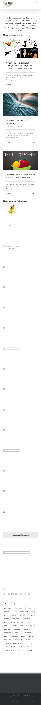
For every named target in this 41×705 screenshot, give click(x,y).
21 (34, 84)
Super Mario (17, 643)
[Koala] (11, 413)
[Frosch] (11, 226)
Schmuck (7, 639)
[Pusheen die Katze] (11, 372)
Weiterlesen (9, 84)
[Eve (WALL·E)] (11, 454)
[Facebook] (4, 594)
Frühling (32, 615)
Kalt (22, 622)
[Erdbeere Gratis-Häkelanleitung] (20, 160)
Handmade (27, 177)
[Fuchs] (11, 352)
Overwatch (8, 632)
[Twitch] (25, 594)
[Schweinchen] (11, 270)
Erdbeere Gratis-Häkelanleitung (20, 174)
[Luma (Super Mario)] (11, 515)
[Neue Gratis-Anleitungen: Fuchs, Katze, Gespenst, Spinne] (20, 48)
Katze (29, 622)
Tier (6, 646)
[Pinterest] (21, 594)
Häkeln (14, 622)
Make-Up (23, 625)
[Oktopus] (11, 474)
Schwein (28, 639)
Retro (31, 636)
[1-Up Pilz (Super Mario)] (11, 495)
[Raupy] (11, 209)
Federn (23, 615)
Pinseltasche (28, 632)
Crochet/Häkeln (27, 68)
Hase (6, 622)
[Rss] (8, 594)
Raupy (23, 636)
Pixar (6, 636)
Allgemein (19, 68)
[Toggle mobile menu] (37, 3)
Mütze (32, 625)
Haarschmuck (16, 618)
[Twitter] (29, 594)
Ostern (27, 629)
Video (29, 646)
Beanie (29, 608)
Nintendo (7, 629)
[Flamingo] (11, 393)
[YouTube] (12, 594)
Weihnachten (9, 650)
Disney (33, 611)
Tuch (21, 646)
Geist (6, 618)
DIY (6, 615)
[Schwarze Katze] (11, 291)
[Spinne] (11, 332)
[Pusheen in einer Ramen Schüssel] (11, 247)
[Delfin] (11, 434)
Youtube (28, 650)
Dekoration (24, 611)
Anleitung (20, 608)
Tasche (27, 643)
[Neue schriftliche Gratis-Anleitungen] (20, 104)
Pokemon (15, 636)
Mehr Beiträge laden (21, 535)
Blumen (7, 611)
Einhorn (15, 615)
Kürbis (14, 625)
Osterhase (17, 629)
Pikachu (18, 632)
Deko (15, 611)
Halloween (28, 618)
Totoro (13, 646)
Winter (19, 650)
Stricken (7, 643)
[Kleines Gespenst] (11, 311)
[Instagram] (16, 594)
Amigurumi (8, 608)
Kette (6, 625)
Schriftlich (18, 639)
